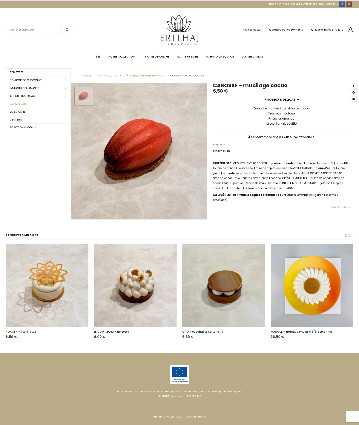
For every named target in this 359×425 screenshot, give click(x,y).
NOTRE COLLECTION (121, 56)
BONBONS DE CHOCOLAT (26, 80)
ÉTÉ (98, 56)
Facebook (354, 86)
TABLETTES (16, 72)
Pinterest (354, 92)
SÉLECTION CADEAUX (23, 127)
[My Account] (350, 29)
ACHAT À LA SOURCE (220, 56)
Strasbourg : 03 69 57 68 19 (287, 29)
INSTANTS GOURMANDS (24, 88)
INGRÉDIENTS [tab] (221, 151)
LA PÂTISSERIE (18, 104)
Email (354, 99)
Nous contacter (252, 29)
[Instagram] (349, 4)
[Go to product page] (47, 285)
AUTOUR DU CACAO (22, 96)
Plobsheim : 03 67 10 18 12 (328, 29)
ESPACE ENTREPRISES (304, 4)
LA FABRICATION (252, 56)
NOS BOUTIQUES (279, 4)
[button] (346, 235)
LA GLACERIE (17, 112)
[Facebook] (342, 4)
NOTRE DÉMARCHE (157, 56)
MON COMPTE (327, 4)
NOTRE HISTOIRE (187, 56)
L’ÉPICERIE (16, 119)
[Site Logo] (179, 30)
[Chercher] (67, 30)
